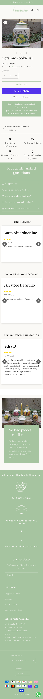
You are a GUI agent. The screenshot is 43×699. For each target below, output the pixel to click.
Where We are (11, 604)
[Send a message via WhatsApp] (38, 694)
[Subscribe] (35, 575)
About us (8, 599)
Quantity (5, 71)
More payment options (21, 97)
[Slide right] (26, 53)
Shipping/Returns (12, 594)
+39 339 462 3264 (19, 630)
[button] (4, 10)
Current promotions (13, 610)
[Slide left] (16, 53)
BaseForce (26, 694)
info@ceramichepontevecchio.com (20, 637)
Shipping (15, 67)
